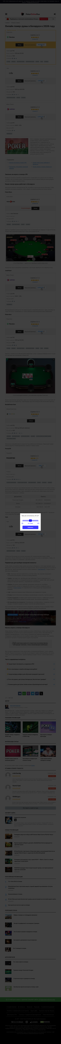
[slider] (30, 520)
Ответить (30, 527)
